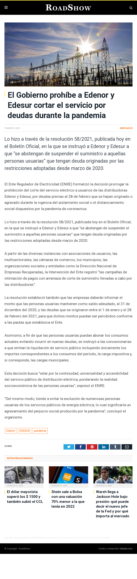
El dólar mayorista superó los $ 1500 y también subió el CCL (25, 497)
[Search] (131, 8)
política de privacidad (67, 538)
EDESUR (24, 430)
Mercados (126, 128)
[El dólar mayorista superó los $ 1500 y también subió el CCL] (24, 476)
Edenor (10, 430)
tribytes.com (126, 548)
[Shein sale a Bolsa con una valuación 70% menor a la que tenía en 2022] (68, 476)
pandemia (40, 430)
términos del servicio (89, 538)
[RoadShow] (68, 7)
